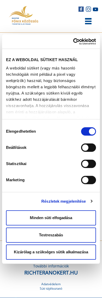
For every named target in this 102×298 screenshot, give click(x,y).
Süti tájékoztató (51, 288)
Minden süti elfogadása (51, 217)
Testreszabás (51, 235)
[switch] (88, 147)
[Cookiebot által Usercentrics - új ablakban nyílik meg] (73, 41)
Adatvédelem (51, 284)
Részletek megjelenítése (63, 201)
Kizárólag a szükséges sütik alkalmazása (51, 252)
